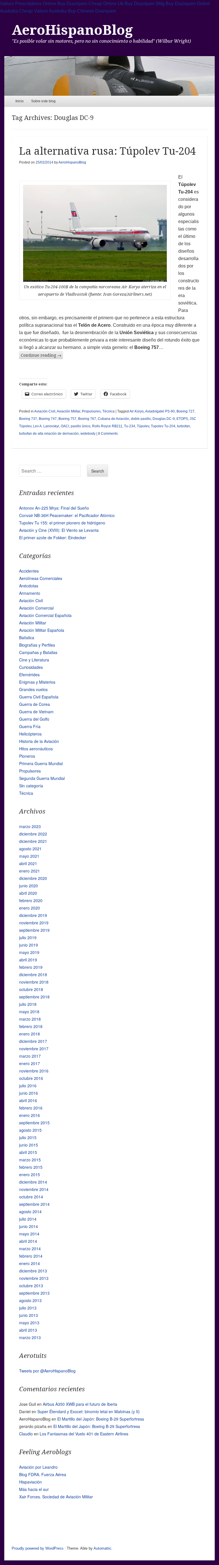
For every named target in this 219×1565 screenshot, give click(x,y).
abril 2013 (28, 1330)
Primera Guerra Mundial (41, 763)
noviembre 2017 (33, 1048)
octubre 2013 (31, 1285)
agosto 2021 (30, 848)
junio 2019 (28, 945)
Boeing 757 (67, 419)
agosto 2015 (30, 1130)
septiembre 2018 (34, 997)
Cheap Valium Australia (43, 11)
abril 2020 (28, 893)
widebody (88, 434)
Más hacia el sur (34, 1489)
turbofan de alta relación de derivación (49, 434)
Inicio (19, 101)
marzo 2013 (30, 1337)
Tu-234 (129, 426)
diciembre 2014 (33, 1182)
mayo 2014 (29, 1234)
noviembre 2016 (33, 1071)
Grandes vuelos (33, 689)
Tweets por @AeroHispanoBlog (47, 1371)
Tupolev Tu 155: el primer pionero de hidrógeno (62, 523)
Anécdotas (28, 586)
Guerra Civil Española (38, 697)
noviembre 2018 (33, 982)
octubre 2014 (31, 1197)
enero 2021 (29, 871)
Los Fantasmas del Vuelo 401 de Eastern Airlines (84, 1434)
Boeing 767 (87, 419)
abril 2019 (28, 960)
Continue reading (41, 355)
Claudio (26, 1434)
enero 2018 (29, 1034)
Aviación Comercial (36, 608)
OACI (65, 426)
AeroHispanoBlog (72, 30)
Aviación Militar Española (41, 630)
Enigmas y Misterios (37, 682)
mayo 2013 (29, 1322)
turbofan (183, 426)
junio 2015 (28, 1145)
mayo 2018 (29, 1011)
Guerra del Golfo (34, 719)
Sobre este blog (43, 101)
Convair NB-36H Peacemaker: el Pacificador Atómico (67, 515)
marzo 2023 (30, 826)
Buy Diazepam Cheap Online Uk (90, 3)
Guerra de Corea (34, 704)
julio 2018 (27, 1004)
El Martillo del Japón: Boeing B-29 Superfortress (100, 1419)
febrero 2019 (30, 967)
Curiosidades (31, 667)
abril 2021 (28, 863)
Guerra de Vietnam (36, 711)
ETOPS (182, 419)
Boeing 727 (185, 411)
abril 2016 (28, 1100)
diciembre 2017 (33, 1041)
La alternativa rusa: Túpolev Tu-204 (107, 151)
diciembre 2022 (33, 834)
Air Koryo (136, 411)
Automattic (102, 1548)
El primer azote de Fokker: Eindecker (52, 537)
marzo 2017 (30, 1056)
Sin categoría (31, 785)
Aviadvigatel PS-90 (160, 411)
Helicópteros (30, 734)
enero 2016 (29, 1115)
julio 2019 (27, 937)
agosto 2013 (30, 1300)
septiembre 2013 (34, 1293)
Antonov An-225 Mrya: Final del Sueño (54, 508)
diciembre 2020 (33, 878)
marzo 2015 (30, 1159)
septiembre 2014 (34, 1204)
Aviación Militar (68, 411)
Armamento (29, 593)
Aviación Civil (44, 411)
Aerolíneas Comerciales (40, 578)
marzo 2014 (30, 1248)
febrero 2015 (30, 1167)
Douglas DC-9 (164, 419)
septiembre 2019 (34, 930)
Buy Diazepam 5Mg (145, 3)
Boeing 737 (28, 419)
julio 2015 (27, 1137)
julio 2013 (27, 1308)
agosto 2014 (30, 1211)
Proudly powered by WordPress (38, 1548)
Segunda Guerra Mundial (42, 778)
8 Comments (108, 434)
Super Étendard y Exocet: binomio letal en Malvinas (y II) (88, 1411)
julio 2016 (27, 1085)
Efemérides (29, 674)
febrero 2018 (30, 1026)
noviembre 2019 (33, 922)
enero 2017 (29, 1063)
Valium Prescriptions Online (28, 3)
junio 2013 (28, 1315)
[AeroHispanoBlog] (109, 75)
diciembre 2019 (33, 915)
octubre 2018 (31, 989)
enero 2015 (29, 1174)
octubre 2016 (31, 1078)
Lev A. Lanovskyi (46, 426)
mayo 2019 (29, 952)
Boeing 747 (48, 419)
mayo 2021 (29, 856)
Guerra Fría (29, 726)
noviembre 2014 (33, 1189)
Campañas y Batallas (38, 652)
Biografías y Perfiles (37, 645)
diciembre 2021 (33, 841)
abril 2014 (28, 1241)
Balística (26, 637)
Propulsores (91, 411)
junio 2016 (28, 1093)
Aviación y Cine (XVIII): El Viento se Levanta (59, 530)
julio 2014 (27, 1219)
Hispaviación (30, 1482)
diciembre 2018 (33, 974)
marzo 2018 (30, 1019)
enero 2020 (29, 908)
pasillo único (80, 426)
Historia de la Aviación (39, 741)
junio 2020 (28, 885)
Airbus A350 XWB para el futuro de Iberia (80, 1404)
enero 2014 (29, 1263)
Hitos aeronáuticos (36, 748)
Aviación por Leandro (38, 1467)
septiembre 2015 (34, 1122)
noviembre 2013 (33, 1278)
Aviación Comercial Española (45, 615)
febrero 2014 (30, 1256)
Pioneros (27, 756)
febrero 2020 (30, 900)
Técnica (108, 411)
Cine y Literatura (34, 660)
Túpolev (143, 426)
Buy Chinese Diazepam (92, 11)
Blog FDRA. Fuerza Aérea (42, 1474)
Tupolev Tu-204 (163, 426)
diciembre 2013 (33, 1271)
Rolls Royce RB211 (107, 426)
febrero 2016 (30, 1108)
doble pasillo (141, 419)
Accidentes (29, 571)
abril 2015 (28, 1152)
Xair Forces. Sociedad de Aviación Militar (56, 1496)
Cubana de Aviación (113, 419)
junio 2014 (28, 1226)
